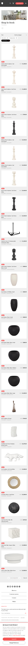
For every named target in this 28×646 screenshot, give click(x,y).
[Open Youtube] (10, 586)
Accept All (14, 639)
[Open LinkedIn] (15, 586)
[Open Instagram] (17, 586)
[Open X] (19, 586)
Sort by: (16, 34)
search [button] (10, 3)
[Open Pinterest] (12, 586)
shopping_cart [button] (13, 3)
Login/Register (19, 3)
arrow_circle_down (2, 28)
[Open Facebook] (8, 586)
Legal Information (17, 635)
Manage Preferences (14, 642)
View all (25, 577)
